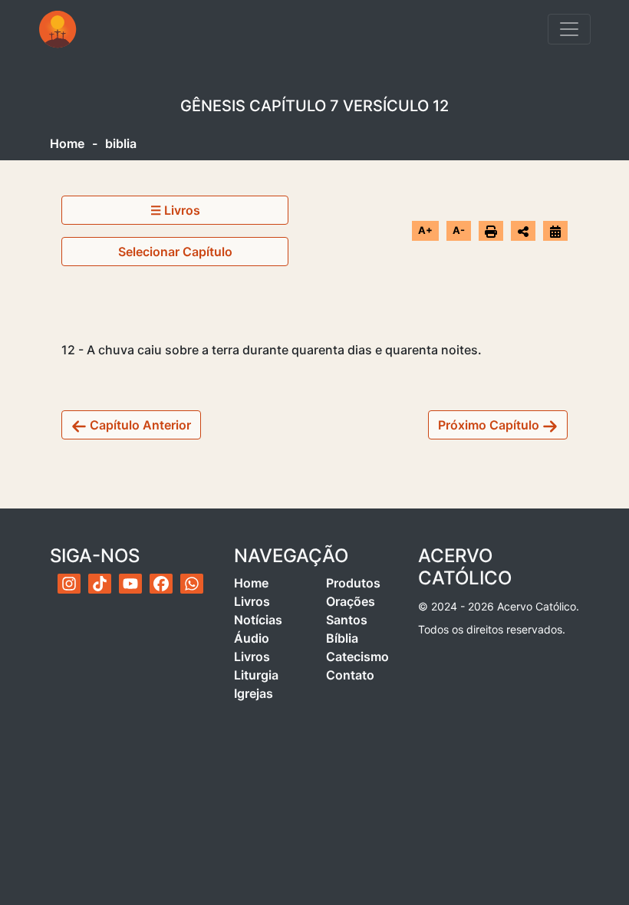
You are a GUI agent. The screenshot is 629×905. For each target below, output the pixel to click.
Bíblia (342, 638)
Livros (252, 601)
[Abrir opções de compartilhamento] (523, 231)
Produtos (353, 583)
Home (67, 143)
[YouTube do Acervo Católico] (130, 584)
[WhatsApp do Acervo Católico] (191, 584)
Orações (350, 601)
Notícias (258, 619)
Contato (350, 675)
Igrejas (253, 693)
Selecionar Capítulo (175, 251)
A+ (425, 230)
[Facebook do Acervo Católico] (161, 584)
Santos (346, 619)
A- (459, 230)
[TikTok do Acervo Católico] (99, 584)
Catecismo (357, 656)
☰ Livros (175, 210)
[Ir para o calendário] (555, 230)
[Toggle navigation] (569, 29)
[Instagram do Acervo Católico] (69, 584)
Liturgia (256, 675)
